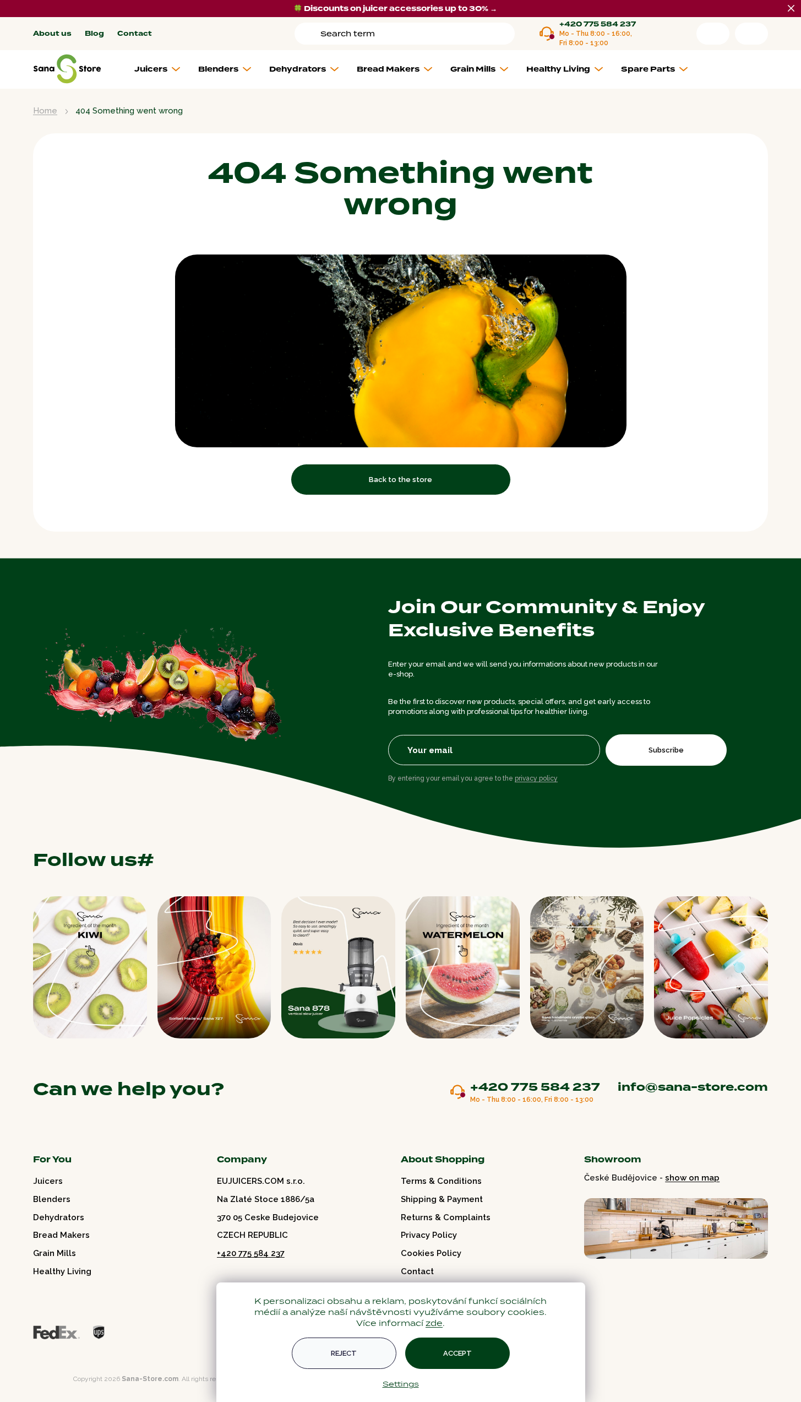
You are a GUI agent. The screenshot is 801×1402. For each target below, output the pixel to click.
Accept (457, 1353)
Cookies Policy (431, 1253)
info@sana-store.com (693, 1087)
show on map (692, 1178)
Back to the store (400, 479)
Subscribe (666, 750)
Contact (134, 34)
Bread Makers (61, 1235)
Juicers (48, 1181)
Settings (401, 1383)
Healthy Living (62, 1271)
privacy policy (536, 778)
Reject (344, 1353)
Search (309, 34)
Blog (94, 34)
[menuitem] (161, 69)
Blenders (51, 1199)
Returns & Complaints (446, 1217)
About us (52, 34)
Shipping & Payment (442, 1199)
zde (434, 1323)
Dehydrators (58, 1217)
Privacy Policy (429, 1235)
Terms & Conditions (441, 1181)
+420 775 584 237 (597, 24)
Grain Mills (54, 1253)
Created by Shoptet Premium (56, 1379)
